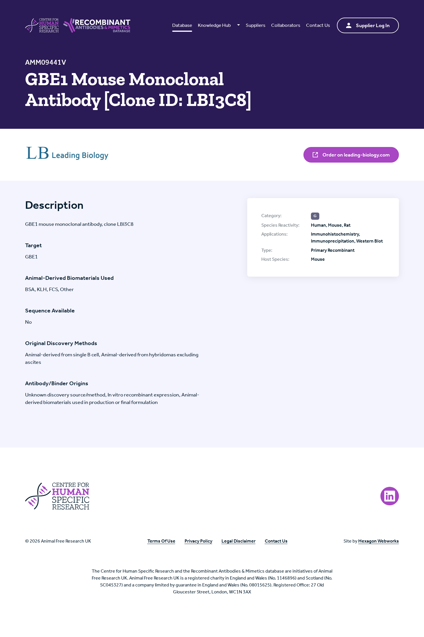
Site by (371, 541)
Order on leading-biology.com (356, 155)
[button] (219, 25)
